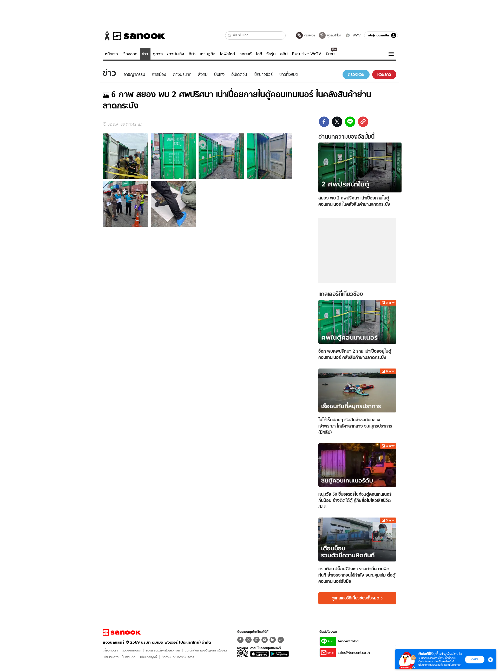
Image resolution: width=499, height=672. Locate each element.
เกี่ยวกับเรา (110, 650)
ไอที (259, 54)
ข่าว (145, 54)
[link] (363, 122)
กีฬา (192, 54)
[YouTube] (264, 640)
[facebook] (324, 122)
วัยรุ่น (270, 54)
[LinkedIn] (273, 640)
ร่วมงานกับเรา (131, 650)
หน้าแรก (111, 54)
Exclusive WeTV (306, 54)
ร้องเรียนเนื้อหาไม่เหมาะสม (163, 650)
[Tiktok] (281, 640)
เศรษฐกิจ (207, 54)
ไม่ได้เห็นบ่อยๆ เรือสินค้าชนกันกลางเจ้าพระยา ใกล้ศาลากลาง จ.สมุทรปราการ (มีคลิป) (355, 426)
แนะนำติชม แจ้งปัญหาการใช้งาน (206, 650)
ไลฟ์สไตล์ (227, 54)
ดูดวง (158, 54)
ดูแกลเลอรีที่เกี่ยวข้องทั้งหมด (355, 598)
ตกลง (474, 659)
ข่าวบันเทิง (175, 54)
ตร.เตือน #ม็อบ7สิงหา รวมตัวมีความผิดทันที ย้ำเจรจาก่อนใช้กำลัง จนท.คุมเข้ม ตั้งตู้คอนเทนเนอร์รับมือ (356, 575)
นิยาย (330, 54)
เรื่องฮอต (129, 54)
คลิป (284, 54)
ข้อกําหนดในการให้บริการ (178, 657)
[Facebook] (240, 640)
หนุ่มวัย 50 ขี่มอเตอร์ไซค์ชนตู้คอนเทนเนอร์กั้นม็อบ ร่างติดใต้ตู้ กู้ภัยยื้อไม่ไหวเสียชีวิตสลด (355, 500)
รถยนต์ (246, 54)
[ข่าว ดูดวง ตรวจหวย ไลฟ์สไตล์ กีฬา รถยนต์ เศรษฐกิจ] (134, 36)
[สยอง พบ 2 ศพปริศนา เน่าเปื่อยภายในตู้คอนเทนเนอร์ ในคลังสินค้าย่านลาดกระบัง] (360, 167)
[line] (350, 122)
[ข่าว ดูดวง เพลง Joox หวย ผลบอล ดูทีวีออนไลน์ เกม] (122, 632)
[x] (337, 122)
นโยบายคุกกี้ (148, 657)
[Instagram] (256, 640)
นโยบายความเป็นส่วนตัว (119, 657)
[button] (229, 35)
